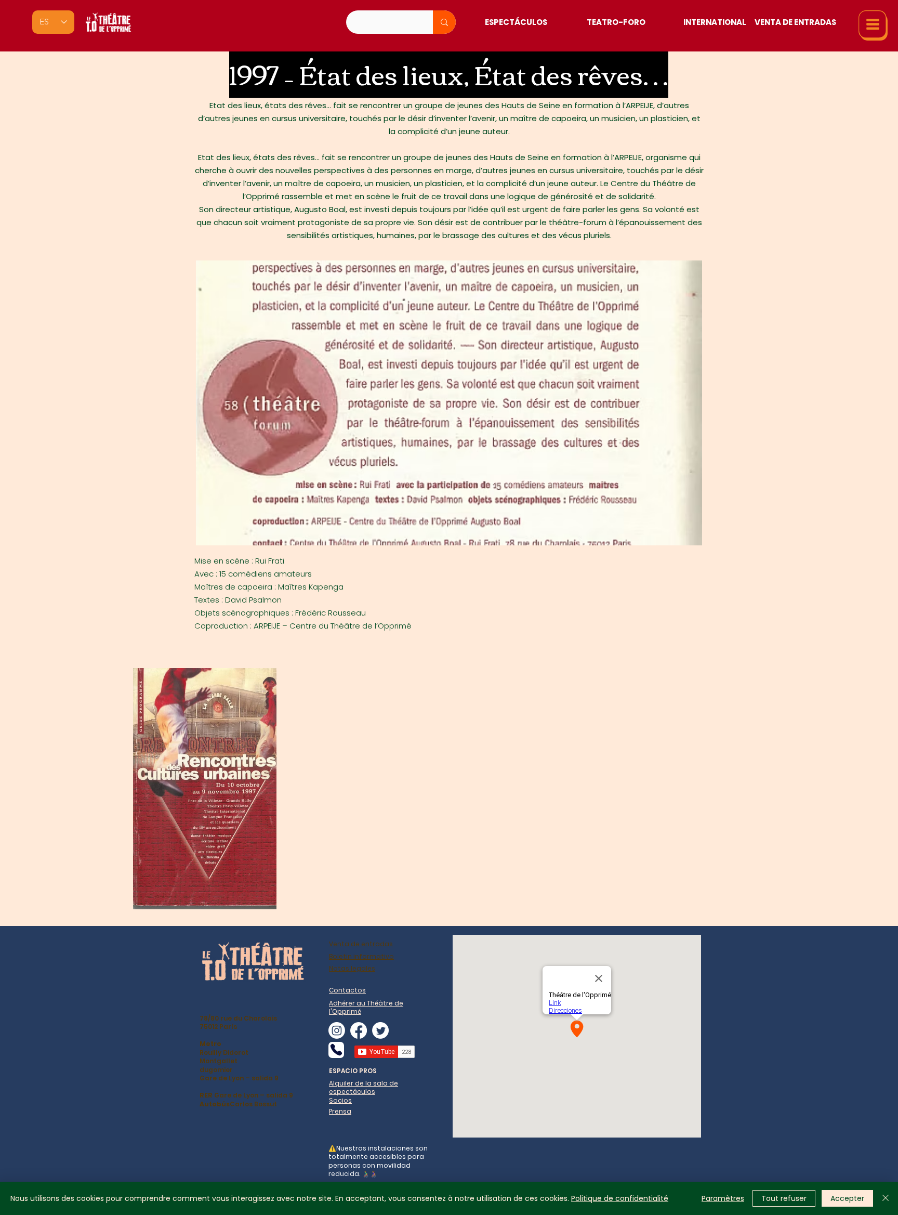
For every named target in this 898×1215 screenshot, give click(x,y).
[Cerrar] (885, 1198)
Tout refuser (784, 1198)
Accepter (847, 1198)
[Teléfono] (336, 1050)
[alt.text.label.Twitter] (380, 1030)
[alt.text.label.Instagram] (336, 1030)
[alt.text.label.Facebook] (358, 1030)
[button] (873, 25)
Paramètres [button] (723, 1198)
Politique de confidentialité (619, 1198)
